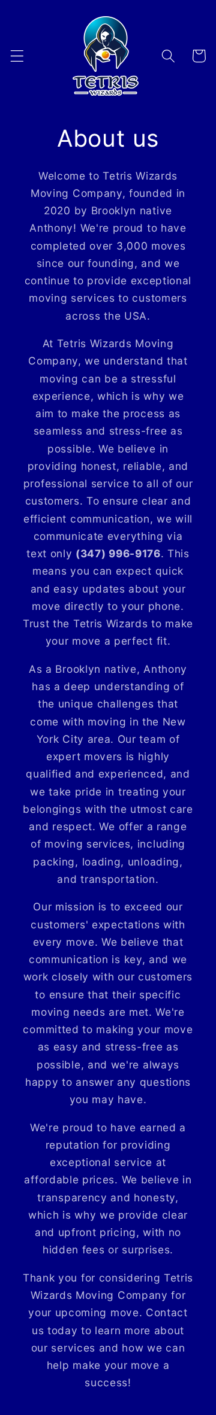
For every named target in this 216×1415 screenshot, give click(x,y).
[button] (17, 56)
